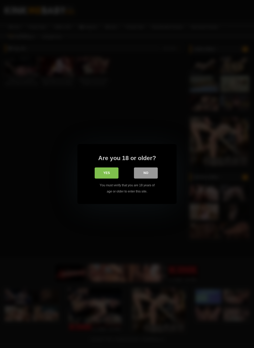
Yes (106, 173)
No (145, 173)
